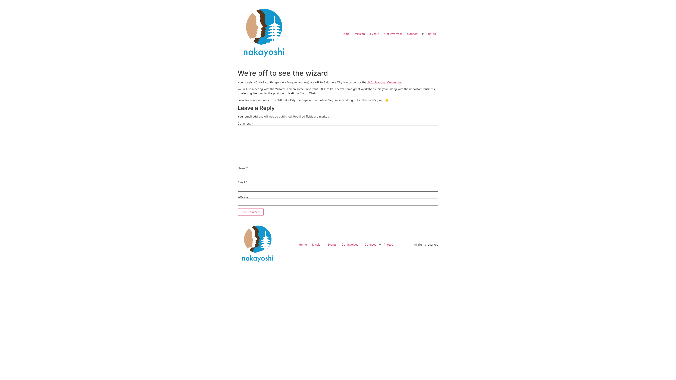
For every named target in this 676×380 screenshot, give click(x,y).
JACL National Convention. (385, 82)
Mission (360, 34)
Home (345, 34)
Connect (412, 34)
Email (242, 182)
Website (243, 196)
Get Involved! (393, 34)
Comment (245, 123)
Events (374, 34)
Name (243, 168)
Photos (431, 34)
